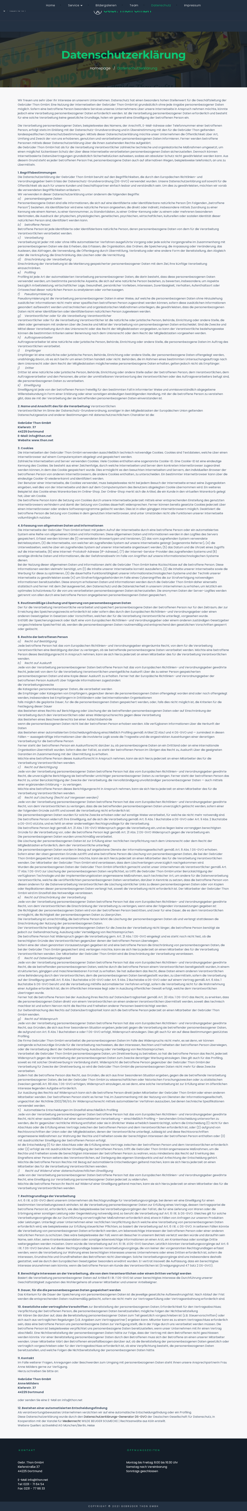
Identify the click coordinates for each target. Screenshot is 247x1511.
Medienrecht (72, 1421)
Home (50, 5)
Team (134, 5)
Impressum (192, 5)
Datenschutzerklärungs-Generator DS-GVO (115, 1417)
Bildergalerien (106, 5)
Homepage (100, 68)
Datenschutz (161, 5)
